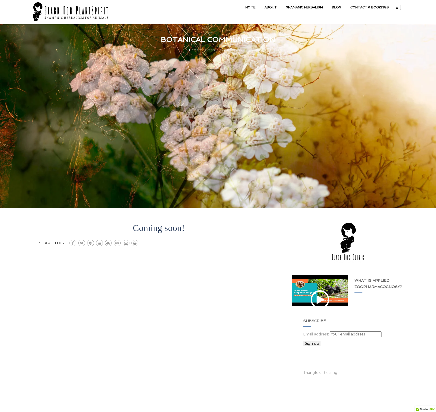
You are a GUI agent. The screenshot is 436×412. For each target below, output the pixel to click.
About (271, 7)
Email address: (316, 334)
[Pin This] (90, 243)
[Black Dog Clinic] (70, 22)
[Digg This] (117, 243)
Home (250, 7)
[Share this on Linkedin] (99, 243)
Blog (336, 7)
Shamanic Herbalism (304, 7)
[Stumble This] (108, 243)
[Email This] (126, 243)
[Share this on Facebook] (72, 243)
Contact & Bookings (369, 7)
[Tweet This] (81, 243)
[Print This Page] (134, 243)
